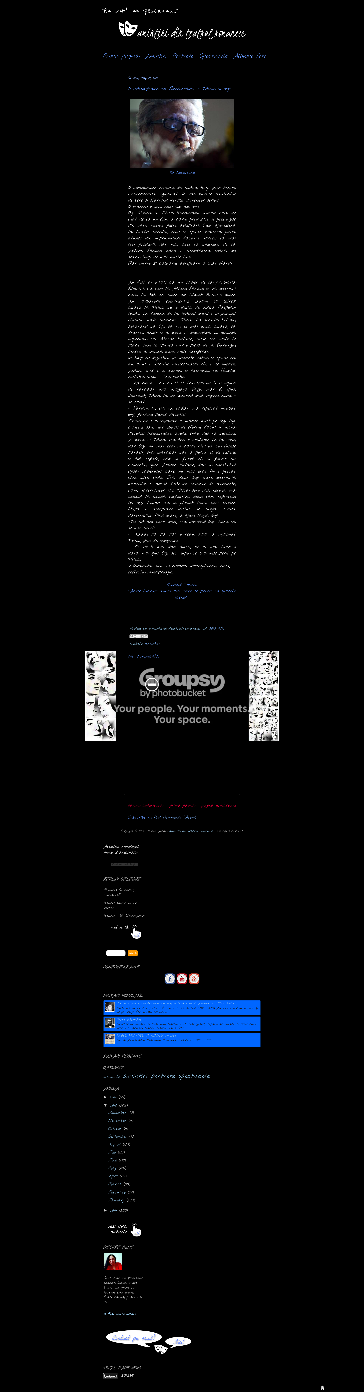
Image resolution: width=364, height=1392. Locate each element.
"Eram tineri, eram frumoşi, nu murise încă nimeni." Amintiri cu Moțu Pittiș (175, 1003)
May (113, 1168)
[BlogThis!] (135, 636)
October (116, 1128)
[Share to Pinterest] (146, 636)
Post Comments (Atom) (175, 817)
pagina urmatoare (219, 805)
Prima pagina (121, 56)
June (113, 1160)
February (118, 1192)
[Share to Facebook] (142, 636)
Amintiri (156, 56)
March (116, 1184)
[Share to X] (138, 636)
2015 (114, 1105)
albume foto (112, 1077)
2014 (114, 1210)
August (115, 1144)
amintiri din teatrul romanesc (191, 831)
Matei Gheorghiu (129, 1019)
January (117, 1200)
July (113, 1152)
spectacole (194, 1076)
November (118, 1120)
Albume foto (250, 56)
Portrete (183, 56)
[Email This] (131, 636)
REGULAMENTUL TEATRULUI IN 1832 (146, 1036)
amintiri (152, 644)
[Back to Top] (322, 1388)
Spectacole (213, 56)
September (118, 1136)
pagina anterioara (145, 805)
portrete (163, 1076)
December (118, 1112)
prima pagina (182, 805)
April (114, 1176)
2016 (114, 1097)
